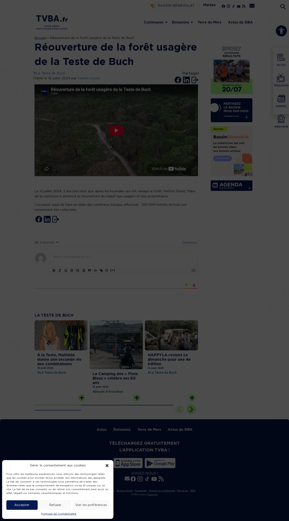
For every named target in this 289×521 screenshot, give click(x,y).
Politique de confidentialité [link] (58, 514)
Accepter (21, 505)
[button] (107, 465)
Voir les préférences (91, 505)
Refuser (55, 505)
